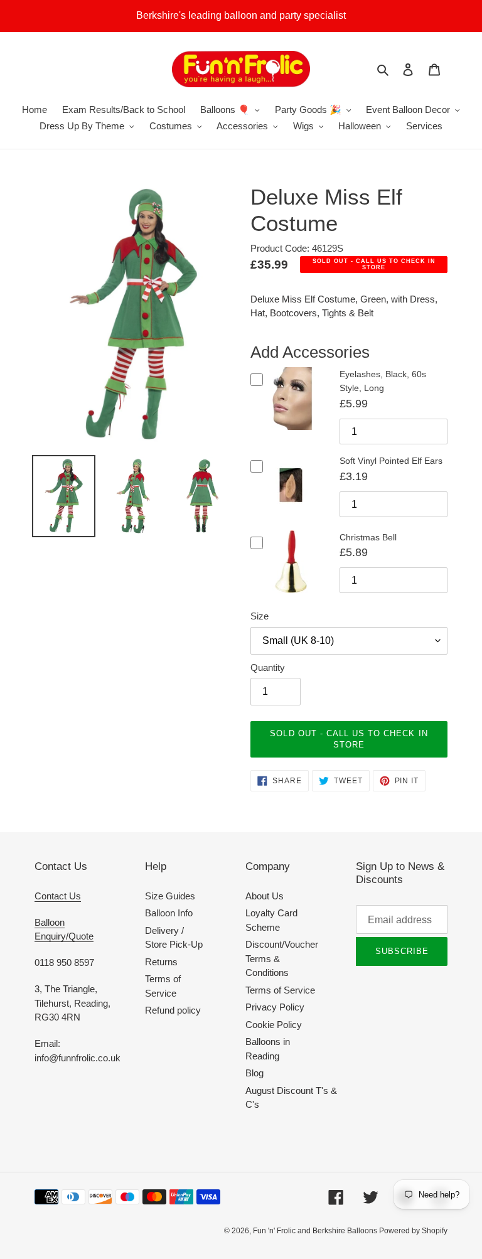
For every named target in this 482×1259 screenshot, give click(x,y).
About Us (264, 896)
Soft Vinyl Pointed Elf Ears (391, 461)
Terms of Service (280, 990)
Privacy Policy (274, 1007)
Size (259, 616)
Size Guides (170, 896)
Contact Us (58, 896)
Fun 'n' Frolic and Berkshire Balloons (316, 1230)
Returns (161, 961)
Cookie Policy (273, 1024)
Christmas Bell (368, 537)
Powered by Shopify (413, 1230)
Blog (254, 1073)
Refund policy (173, 1010)
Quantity (267, 667)
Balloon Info (169, 913)
